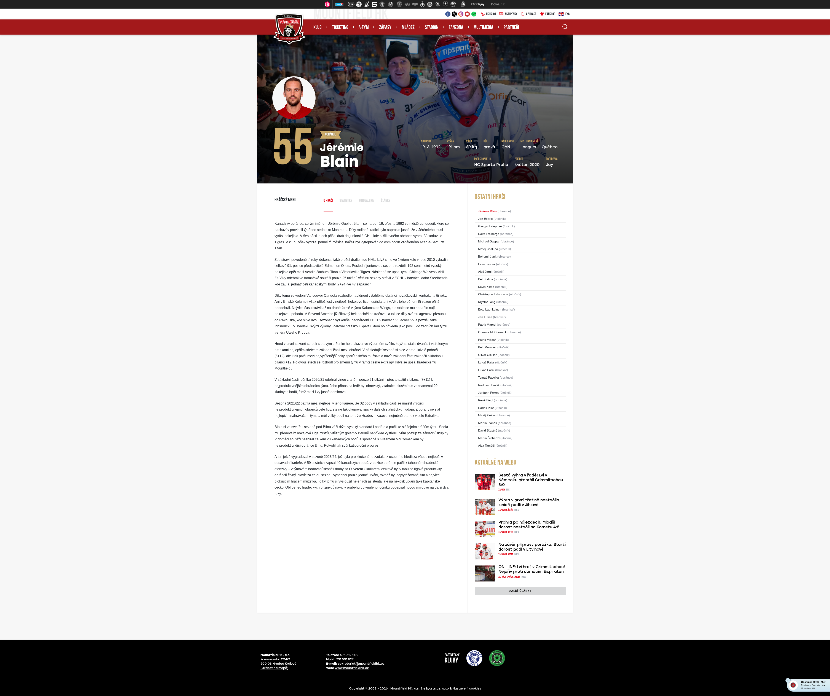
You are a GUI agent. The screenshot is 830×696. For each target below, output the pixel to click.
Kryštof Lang (486, 302)
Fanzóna (456, 27)
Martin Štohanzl (489, 438)
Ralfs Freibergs (488, 234)
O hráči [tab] (328, 201)
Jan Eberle (485, 218)
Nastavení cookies (467, 688)
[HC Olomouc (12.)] (438, 4)
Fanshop (550, 14)
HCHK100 (491, 14)
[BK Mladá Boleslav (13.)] (445, 4)
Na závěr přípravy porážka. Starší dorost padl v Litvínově (532, 547)
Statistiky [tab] (346, 201)
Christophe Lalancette (493, 294)
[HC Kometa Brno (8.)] (407, 4)
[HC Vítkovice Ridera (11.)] (430, 4)
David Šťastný (487, 430)
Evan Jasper (486, 264)
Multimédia (483, 27)
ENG (567, 14)
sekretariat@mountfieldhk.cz (361, 664)
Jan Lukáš (485, 317)
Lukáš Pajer (486, 362)
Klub (317, 27)
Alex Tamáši (486, 445)
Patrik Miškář (487, 339)
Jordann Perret (488, 392)
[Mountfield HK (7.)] (399, 4)
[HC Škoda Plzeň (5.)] (382, 4)
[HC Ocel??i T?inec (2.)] (359, 4)
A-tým (364, 27)
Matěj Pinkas (487, 415)
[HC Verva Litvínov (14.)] (453, 4)
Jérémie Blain (487, 211)
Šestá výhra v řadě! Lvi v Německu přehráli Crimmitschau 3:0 (530, 480)
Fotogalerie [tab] (366, 201)
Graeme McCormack (492, 332)
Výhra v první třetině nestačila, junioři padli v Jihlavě (529, 502)
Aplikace (531, 14)
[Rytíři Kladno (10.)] (422, 4)
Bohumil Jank (487, 256)
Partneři (511, 27)
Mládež (408, 27)
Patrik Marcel (487, 324)
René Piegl (485, 400)
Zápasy (385, 27)
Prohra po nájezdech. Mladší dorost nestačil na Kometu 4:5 (528, 524)
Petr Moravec (487, 347)
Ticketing (340, 27)
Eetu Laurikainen (489, 309)
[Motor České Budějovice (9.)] (415, 4)
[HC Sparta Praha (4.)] (374, 4)
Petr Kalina (485, 279)
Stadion (431, 27)
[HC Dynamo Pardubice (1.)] (351, 4)
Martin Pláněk (487, 423)
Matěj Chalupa (488, 249)
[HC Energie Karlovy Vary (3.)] (366, 4)
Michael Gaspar (489, 241)
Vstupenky (511, 14)
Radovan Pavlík (489, 385)
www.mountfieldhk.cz (352, 668)
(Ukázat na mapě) (274, 668)
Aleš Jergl (485, 271)
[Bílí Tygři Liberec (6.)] (391, 4)
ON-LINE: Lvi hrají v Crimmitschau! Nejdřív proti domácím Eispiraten (531, 569)
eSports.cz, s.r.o (436, 688)
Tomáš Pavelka (488, 377)
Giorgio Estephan (490, 226)
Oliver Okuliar (487, 355)
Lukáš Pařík (486, 370)
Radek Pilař (486, 407)
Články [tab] (385, 201)
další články (520, 590)
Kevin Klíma (486, 286)
